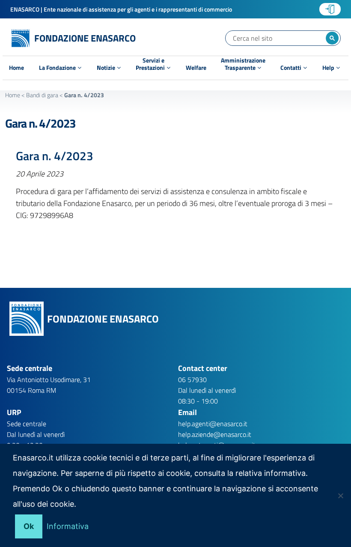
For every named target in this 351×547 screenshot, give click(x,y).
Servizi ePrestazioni (151, 65)
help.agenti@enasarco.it (212, 423)
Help (329, 67)
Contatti (291, 67)
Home (16, 68)
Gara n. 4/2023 (40, 123)
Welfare (196, 68)
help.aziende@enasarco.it (214, 434)
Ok (29, 526)
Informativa (68, 526)
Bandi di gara (42, 94)
